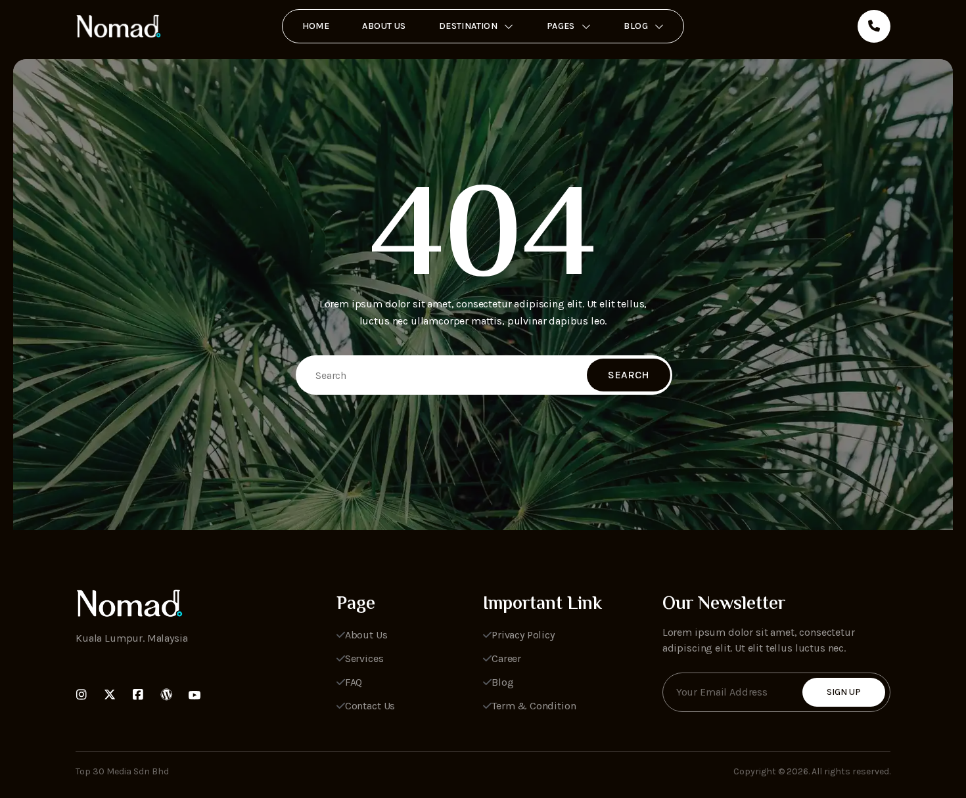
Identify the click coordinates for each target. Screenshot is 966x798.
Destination (468, 26)
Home (316, 26)
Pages (561, 26)
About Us (383, 26)
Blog (636, 26)
